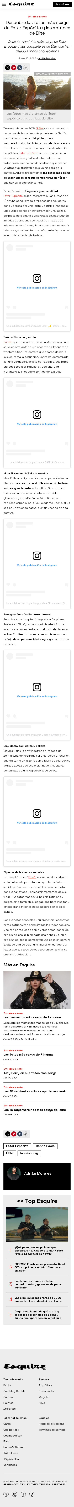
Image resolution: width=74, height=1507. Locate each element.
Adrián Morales (47, 58)
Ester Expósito (29, 153)
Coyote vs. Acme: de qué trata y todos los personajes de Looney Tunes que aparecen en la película (37, 1315)
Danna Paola (45, 1146)
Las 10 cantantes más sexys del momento (35, 1091)
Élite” (32, 877)
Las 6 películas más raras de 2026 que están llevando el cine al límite (38, 1299)
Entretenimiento (37, 16)
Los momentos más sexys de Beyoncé (32, 1017)
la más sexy (29, 1153)
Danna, (8, 342)
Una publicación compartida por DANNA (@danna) (37, 462)
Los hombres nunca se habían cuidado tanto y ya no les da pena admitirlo (37, 1284)
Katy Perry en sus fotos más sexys (29, 1073)
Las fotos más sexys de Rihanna (28, 1054)
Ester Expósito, (13, 196)
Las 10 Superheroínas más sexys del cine (34, 1110)
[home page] (21, 4)
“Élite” (40, 128)
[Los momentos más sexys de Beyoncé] (37, 990)
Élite (9, 1153)
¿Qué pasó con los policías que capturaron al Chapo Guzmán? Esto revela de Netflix (38, 1250)
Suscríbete (63, 4)
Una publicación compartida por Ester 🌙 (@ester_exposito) (39, 325)
